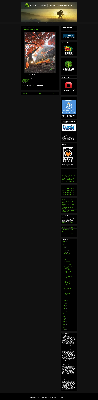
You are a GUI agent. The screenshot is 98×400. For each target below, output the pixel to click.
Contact (48, 22)
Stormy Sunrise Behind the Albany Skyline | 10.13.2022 (68, 267)
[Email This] (37, 85)
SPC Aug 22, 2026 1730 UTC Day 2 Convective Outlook (68, 176)
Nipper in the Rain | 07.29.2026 (67, 235)
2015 (64, 322)
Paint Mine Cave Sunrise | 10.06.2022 (68, 279)
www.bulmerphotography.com (67, 222)
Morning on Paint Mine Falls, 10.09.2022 (68, 274)
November (66, 250)
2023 (64, 246)
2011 (64, 329)
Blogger (66, 397)
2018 (64, 318)
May (65, 305)
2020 (64, 315)
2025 (64, 243)
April (65, 306)
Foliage (28, 87)
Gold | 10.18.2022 (67, 261)
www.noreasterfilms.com (25, 81)
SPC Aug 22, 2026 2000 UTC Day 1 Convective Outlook (68, 173)
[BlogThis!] (38, 85)
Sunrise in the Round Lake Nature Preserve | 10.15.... (68, 263)
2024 (64, 244)
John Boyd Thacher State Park (35, 87)
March (65, 308)
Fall (26, 87)
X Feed (61, 22)
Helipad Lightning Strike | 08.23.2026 (68, 227)
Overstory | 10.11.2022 (68, 269)
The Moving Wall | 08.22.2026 (67, 229)
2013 (64, 326)
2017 (64, 319)
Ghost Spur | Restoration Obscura (68, 199)
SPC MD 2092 (64, 171)
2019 (64, 316)
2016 (64, 321)
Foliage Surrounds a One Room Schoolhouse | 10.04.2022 (67, 283)
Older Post (55, 93)
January (65, 311)
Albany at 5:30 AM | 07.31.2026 (67, 233)
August (65, 300)
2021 (64, 313)
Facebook (54, 22)
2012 (64, 327)
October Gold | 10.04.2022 (66, 286)
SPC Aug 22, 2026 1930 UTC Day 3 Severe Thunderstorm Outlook (68, 179)
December (66, 249)
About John (40, 22)
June (65, 303)
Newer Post (24, 93)
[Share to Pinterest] (42, 85)
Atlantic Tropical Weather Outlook (68, 186)
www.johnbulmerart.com (25, 80)
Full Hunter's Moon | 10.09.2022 (67, 272)
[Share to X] (39, 85)
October (65, 252)
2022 (64, 247)
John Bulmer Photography (29, 22)
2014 (64, 324)
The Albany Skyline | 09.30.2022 (67, 294)
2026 (64, 241)
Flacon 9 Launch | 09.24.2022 (67, 296)
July (65, 302)
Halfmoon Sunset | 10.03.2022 (67, 291)
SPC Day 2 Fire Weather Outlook (68, 181)
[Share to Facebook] (41, 85)
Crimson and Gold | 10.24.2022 (67, 254)
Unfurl (63, 231)
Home (40, 93)
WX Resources (69, 22)
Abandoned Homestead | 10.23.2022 (68, 257)
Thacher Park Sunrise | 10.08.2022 (68, 277)
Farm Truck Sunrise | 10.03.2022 (67, 289)
